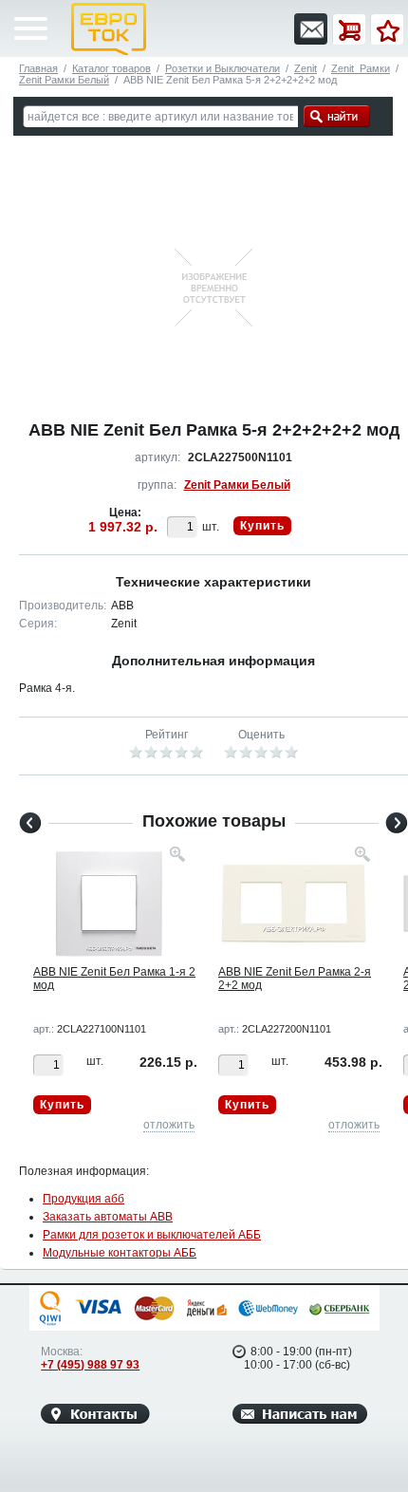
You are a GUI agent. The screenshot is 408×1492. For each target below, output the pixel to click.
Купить (262, 525)
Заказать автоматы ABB (108, 1216)
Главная (38, 68)
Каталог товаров (111, 68)
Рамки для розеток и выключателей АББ (152, 1234)
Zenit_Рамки (360, 68)
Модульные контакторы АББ (119, 1252)
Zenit (305, 68)
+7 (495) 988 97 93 (90, 1364)
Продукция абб (83, 1198)
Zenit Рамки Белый (64, 79)
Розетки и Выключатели (222, 68)
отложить (169, 1124)
